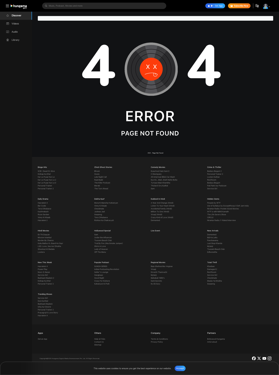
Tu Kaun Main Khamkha (160, 183)
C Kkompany (156, 174)
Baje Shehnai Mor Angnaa (161, 266)
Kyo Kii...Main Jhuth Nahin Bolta (164, 180)
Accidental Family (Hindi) (161, 209)
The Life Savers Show (216, 215)
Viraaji (153, 269)
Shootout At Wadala (46, 249)
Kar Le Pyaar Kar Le (46, 177)
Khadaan (211, 266)
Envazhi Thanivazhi (159, 272)
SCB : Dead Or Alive (46, 171)
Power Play (42, 269)
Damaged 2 (212, 269)
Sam (153, 189)
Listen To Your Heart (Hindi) (163, 206)
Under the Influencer (103, 238)
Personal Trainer (45, 186)
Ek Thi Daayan (44, 235)
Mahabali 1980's (158, 278)
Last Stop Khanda (214, 243)
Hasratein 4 (43, 203)
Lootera (41, 252)
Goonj (96, 174)
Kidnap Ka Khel (44, 174)
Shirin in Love (100, 246)
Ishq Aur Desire (44, 307)
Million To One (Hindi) (160, 212)
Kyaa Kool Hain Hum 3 (160, 171)
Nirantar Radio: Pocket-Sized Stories (223, 209)
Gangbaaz (98, 275)
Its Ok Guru (155, 284)
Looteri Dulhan (213, 177)
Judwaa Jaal (99, 212)
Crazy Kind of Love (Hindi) (162, 217)
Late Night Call (100, 177)
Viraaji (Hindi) (156, 215)
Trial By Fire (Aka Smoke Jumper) (108, 243)
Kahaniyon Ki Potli (101, 284)
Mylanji (210, 246)
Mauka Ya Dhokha (214, 281)
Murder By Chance (46, 240)
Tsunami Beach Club (103, 240)
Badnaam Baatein (45, 304)
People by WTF (214, 203)
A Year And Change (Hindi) (162, 203)
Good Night (99, 278)
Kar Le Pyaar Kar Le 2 (47, 180)
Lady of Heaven (101, 249)
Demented (155, 220)
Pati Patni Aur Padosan (216, 186)
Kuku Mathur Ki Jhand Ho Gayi (50, 243)
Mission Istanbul (44, 238)
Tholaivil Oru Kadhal (159, 186)
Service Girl (212, 189)
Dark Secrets (156, 281)
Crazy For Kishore (102, 281)
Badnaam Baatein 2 (46, 278)
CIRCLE (210, 217)
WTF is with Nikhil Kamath (218, 212)
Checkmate (99, 209)
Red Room (211, 180)
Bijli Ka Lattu (212, 238)
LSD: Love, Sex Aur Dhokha (49, 246)
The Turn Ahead (101, 189)
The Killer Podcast (102, 183)
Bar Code (42, 206)
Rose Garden (43, 215)
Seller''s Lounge (101, 272)
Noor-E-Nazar (44, 272)
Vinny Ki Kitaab (44, 217)
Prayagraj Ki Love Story (48, 313)
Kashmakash (43, 212)
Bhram (97, 171)
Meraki (97, 186)
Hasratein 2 (43, 220)
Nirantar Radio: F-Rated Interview (221, 220)
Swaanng (98, 215)
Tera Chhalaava (44, 209)
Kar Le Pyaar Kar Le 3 (47, 183)
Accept (180, 368)
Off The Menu (100, 252)
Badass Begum (213, 183)
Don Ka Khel (43, 301)
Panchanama (212, 240)
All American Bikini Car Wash (163, 177)
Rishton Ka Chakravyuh (104, 220)
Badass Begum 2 (214, 171)
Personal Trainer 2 (46, 189)
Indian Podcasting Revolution (106, 269)
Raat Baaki (98, 180)
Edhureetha (212, 252)
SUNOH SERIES (100, 266)
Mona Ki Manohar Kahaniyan (106, 203)
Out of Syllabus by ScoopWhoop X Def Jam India (228, 206)
